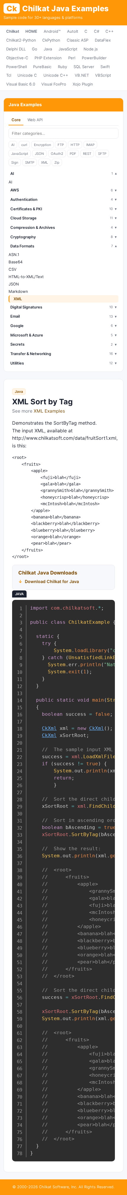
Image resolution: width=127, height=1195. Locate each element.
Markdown (18, 291)
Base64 (15, 262)
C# (96, 31)
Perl (71, 57)
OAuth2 (57, 154)
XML (44, 162)
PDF (73, 154)
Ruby (62, 66)
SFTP (102, 154)
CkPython (51, 40)
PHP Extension (48, 57)
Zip (56, 162)
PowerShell (16, 66)
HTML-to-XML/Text (26, 276)
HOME (31, 31)
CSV (13, 269)
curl (24, 145)
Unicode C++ (55, 75)
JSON (39, 154)
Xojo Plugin (83, 84)
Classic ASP (77, 40)
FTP (61, 145)
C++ (109, 31)
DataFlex (103, 40)
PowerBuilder (94, 57)
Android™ (52, 31)
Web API (35, 119)
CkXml (49, 728)
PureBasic (42, 66)
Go (34, 49)
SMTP (29, 162)
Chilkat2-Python (21, 40)
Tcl (8, 75)
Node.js (91, 49)
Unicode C (27, 75)
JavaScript (67, 49)
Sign (14, 162)
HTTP (75, 145)
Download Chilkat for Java (52, 581)
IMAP (90, 145)
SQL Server (84, 66)
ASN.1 (14, 254)
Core (16, 119)
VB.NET (82, 75)
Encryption (42, 145)
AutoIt (72, 31)
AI (12, 145)
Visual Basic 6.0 (20, 84)
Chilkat (12, 31)
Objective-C (17, 57)
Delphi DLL (16, 49)
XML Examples (49, 411)
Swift (105, 66)
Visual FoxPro (53, 84)
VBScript (103, 75)
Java (48, 49)
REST (87, 154)
